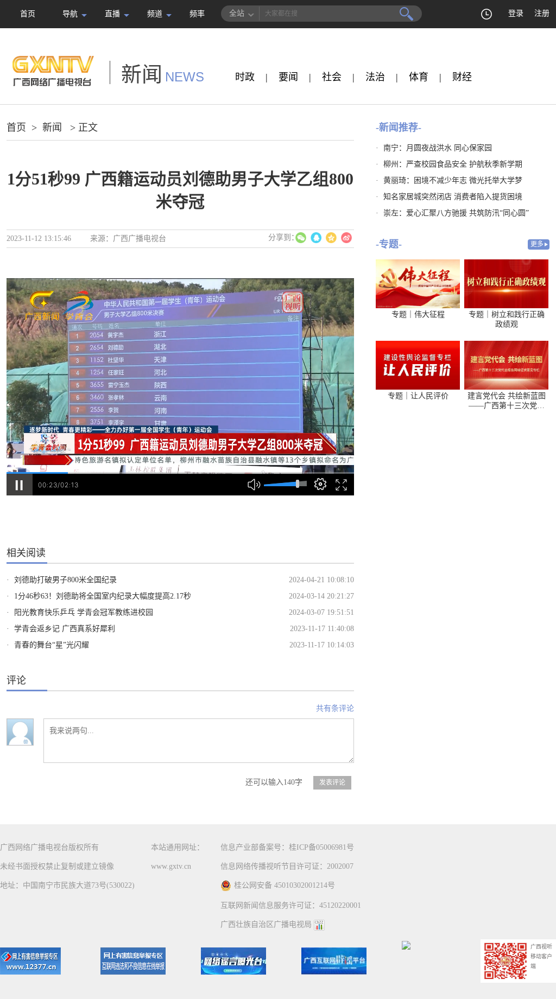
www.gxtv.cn (171, 866)
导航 (70, 14)
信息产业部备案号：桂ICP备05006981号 (287, 847)
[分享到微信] (300, 237)
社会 (332, 77)
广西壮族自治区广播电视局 (266, 924)
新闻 (52, 127)
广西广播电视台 (139, 238)
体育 (418, 77)
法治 (375, 77)
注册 (541, 13)
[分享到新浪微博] (346, 237)
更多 (537, 244)
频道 (154, 14)
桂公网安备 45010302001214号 (284, 885)
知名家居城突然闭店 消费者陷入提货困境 (452, 197)
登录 (515, 13)
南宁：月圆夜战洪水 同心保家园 (437, 148)
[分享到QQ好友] (316, 237)
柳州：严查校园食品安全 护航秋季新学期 (452, 164)
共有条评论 (335, 708)
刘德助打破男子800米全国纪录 (65, 580)
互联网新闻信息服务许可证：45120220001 (290, 905)
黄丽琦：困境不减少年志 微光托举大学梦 (452, 180)
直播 (112, 14)
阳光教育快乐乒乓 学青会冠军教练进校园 (83, 612)
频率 (197, 14)
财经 (462, 77)
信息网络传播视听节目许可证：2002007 (286, 866)
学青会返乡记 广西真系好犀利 (64, 629)
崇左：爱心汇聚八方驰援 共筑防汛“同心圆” (456, 213)
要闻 (288, 77)
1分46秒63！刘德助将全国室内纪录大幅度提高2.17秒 (102, 596)
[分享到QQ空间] (331, 237)
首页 (27, 14)
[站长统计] (319, 924)
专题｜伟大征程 (418, 314)
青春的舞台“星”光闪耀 (51, 645)
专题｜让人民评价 (418, 396)
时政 (245, 77)
